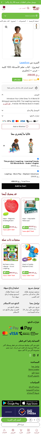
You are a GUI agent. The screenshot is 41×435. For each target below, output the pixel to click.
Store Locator (33, 369)
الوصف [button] (36, 95)
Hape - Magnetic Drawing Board (9, 220)
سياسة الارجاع (34, 387)
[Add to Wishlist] (24, 200)
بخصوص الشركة (33, 376)
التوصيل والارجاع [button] (33, 110)
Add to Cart (20, 186)
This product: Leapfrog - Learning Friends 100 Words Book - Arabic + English (21, 162)
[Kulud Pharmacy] (35, 8)
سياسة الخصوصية (32, 390)
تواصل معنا (35, 366)
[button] (38, 420)
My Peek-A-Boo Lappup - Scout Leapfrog (8, 266)
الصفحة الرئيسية (34, 21)
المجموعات (22, 21)
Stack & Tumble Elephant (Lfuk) (27, 265)
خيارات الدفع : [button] (34, 116)
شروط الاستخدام (33, 393)
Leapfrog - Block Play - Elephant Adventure (22, 174)
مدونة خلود (35, 373)
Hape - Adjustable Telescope (28, 220)
